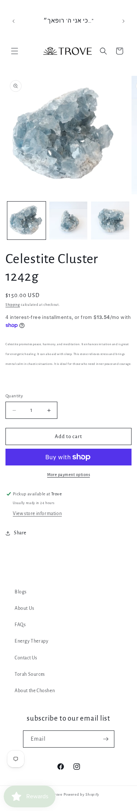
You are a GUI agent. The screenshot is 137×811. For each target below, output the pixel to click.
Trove (57, 794)
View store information (37, 513)
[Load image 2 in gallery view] (68, 221)
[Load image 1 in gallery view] (26, 221)
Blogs (21, 591)
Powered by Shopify (82, 794)
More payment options (68, 474)
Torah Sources (30, 674)
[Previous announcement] (13, 21)
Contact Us (26, 657)
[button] (15, 51)
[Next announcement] (123, 21)
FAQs (20, 624)
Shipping (12, 305)
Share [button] (20, 532)
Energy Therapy (31, 641)
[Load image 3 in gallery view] (110, 221)
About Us (24, 608)
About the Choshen (35, 690)
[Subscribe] (106, 739)
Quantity (14, 396)
